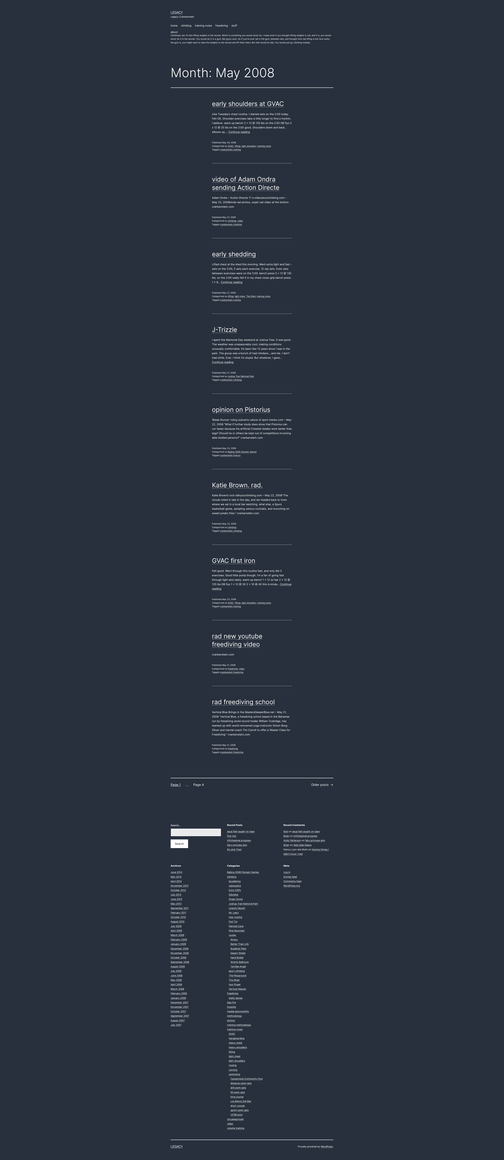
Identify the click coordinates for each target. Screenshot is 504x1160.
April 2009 (176, 930)
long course (236, 1096)
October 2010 (178, 917)
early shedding (234, 254)
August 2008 (178, 966)
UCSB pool (236, 1114)
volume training (235, 1128)
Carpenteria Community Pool (246, 1078)
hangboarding (236, 1038)
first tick (231, 836)
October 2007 (178, 1011)
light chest (240, 296)
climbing (186, 25)
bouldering (235, 881)
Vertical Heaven (237, 989)
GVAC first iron (233, 560)
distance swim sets (241, 1083)
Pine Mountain (237, 930)
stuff (234, 25)
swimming (234, 1074)
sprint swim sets (239, 1110)
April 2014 (176, 881)
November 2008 (180, 953)
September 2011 (179, 908)
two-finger (235, 984)
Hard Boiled (236, 957)
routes (232, 935)
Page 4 (198, 785)
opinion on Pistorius (241, 409)
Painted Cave (236, 926)
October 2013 (178, 890)
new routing (235, 917)
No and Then (234, 849)
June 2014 (176, 872)
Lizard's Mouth (237, 908)
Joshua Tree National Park (241, 376)
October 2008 (178, 957)
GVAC (231, 146)
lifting (237, 146)
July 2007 (176, 1025)
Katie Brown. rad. (237, 485)
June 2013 (176, 899)
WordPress (327, 1146)
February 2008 (179, 993)
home (174, 25)
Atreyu (234, 939)
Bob (286, 831)
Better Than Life (239, 944)
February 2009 (179, 939)
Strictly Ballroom (239, 962)
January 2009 (178, 944)
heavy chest (235, 1042)
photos (231, 1020)
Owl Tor (233, 921)
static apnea (235, 998)
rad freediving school (243, 702)
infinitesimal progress (239, 840)
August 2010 (177, 921)
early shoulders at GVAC (248, 104)
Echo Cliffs (235, 890)
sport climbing (237, 971)
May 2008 (176, 980)
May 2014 (176, 876)
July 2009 (176, 926)
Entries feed (290, 876)
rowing (233, 1065)
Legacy (177, 12)
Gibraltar (233, 894)
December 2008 (179, 948)
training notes (203, 25)
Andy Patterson (292, 840)
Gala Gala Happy (302, 845)
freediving (221, 25)
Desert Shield (237, 953)
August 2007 (178, 1020)
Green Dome (236, 899)
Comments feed (292, 881)
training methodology (239, 1025)
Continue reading (239, 132)
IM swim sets (237, 1092)
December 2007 (179, 1002)
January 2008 (178, 998)
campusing (235, 885)
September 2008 (180, 962)
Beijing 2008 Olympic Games (242, 451)
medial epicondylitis (238, 1011)
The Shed (251, 296)
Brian (286, 836)
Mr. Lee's (234, 912)
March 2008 (177, 989)
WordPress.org (292, 885)
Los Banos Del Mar (240, 1101)
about (251, 37)
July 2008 (176, 971)
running (233, 1069)
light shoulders (249, 146)
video (240, 220)
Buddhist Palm (238, 948)
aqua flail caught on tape (240, 831)
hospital (231, 1007)
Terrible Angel (238, 966)
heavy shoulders (238, 1047)
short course (237, 1105)
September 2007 (180, 1015)
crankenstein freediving (231, 672)
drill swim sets (238, 1087)
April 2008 (176, 984)
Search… (176, 825)
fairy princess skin (237, 845)
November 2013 (179, 885)
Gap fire (231, 1002)
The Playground (237, 975)
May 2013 (176, 903)
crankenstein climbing (231, 224)
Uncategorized (235, 1119)
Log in (287, 872)
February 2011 (178, 912)
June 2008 (176, 975)
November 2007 (180, 1007)
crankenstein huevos (230, 455)
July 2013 (176, 894)
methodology (234, 1015)
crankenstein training (230, 149)
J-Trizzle (224, 329)
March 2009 (177, 935)
